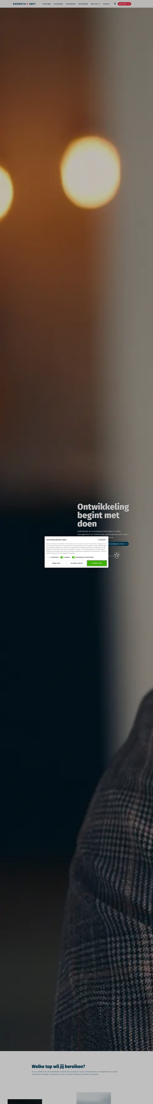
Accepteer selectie (77, 563)
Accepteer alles (97, 563)
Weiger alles (56, 563)
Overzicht (102, 540)
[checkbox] (52, 557)
